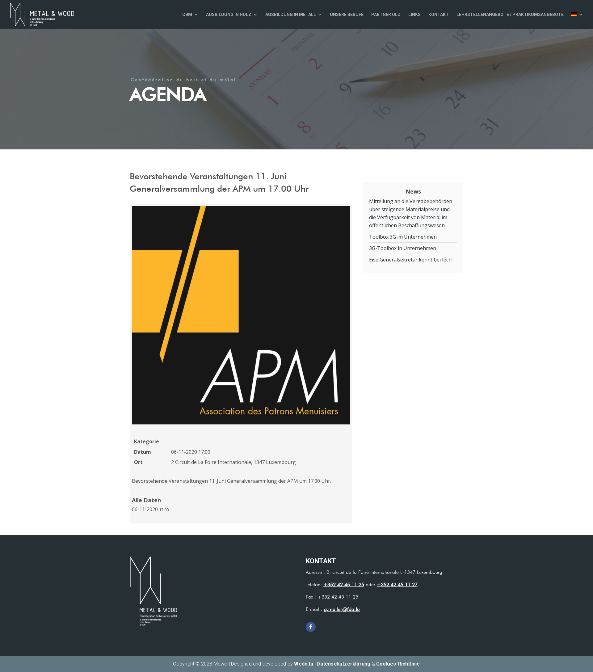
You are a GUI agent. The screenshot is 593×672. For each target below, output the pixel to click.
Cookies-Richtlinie (398, 664)
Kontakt (438, 14)
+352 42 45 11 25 (343, 584)
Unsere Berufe (347, 14)
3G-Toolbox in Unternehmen (402, 248)
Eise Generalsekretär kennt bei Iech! (410, 259)
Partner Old (386, 14)
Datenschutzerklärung (343, 664)
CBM (187, 14)
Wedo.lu (303, 664)
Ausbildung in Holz (228, 14)
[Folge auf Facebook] (311, 627)
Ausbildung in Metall (290, 14)
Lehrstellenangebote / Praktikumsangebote (510, 14)
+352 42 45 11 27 (397, 584)
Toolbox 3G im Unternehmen (403, 236)
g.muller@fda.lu (342, 609)
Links (414, 14)
